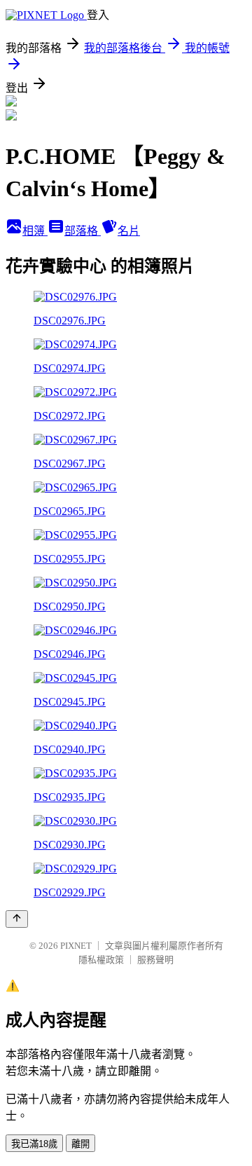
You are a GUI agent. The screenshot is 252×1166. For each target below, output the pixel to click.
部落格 (82, 231)
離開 (80, 1144)
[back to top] (17, 919)
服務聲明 (155, 959)
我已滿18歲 (34, 1144)
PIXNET (76, 945)
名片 (129, 231)
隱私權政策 (101, 959)
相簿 (35, 231)
